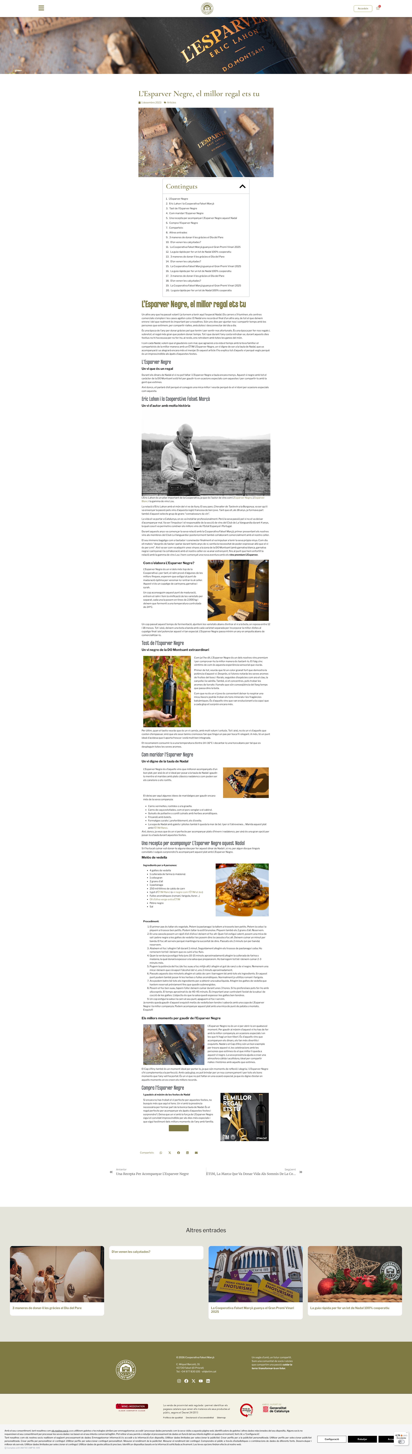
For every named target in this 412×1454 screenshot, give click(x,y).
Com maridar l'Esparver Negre (186, 213)
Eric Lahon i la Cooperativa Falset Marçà (191, 203)
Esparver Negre (243, 497)
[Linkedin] (208, 1381)
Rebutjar (362, 1439)
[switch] (401, 1442)
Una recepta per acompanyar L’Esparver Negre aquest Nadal (203, 218)
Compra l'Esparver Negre (183, 222)
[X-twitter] (193, 1381)
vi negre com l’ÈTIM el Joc (187, 892)
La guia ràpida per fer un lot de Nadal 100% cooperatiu (200, 251)
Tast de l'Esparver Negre (183, 208)
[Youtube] (201, 1381)
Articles (171, 102)
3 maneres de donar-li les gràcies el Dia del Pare (196, 237)
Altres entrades (178, 232)
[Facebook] (186, 1381)
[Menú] (407, 1433)
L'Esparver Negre (178, 198)
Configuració (332, 1439)
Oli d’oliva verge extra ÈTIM (165, 899)
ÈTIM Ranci (164, 892)
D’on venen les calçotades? (185, 242)
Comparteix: (176, 227)
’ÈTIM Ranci (160, 827)
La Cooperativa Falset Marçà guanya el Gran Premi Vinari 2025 (205, 247)
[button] (242, 186)
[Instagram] (179, 1381)
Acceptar (393, 1439)
